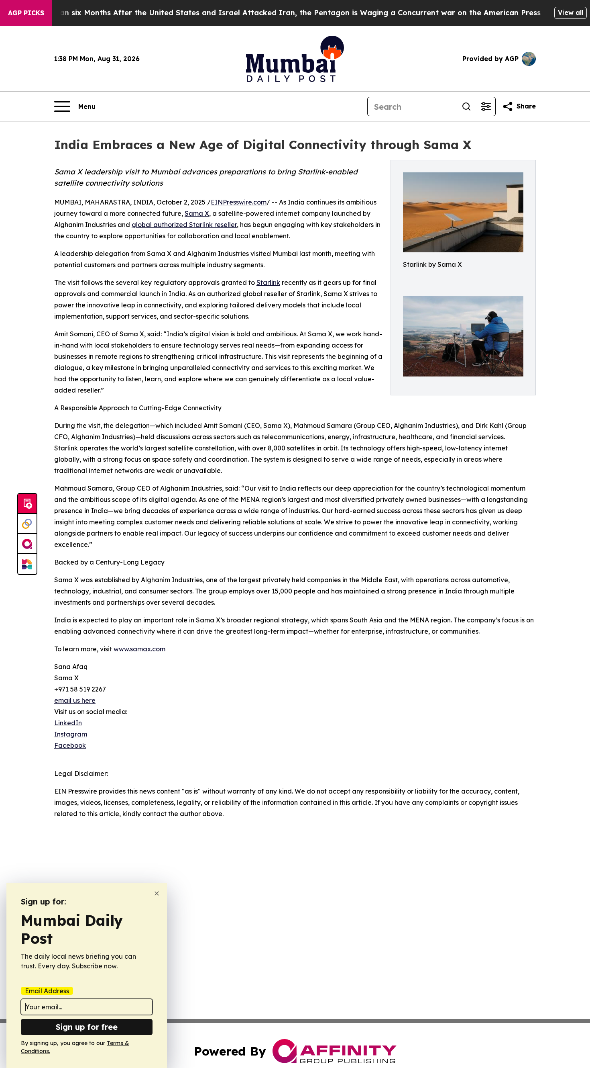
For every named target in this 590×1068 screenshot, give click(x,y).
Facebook (70, 745)
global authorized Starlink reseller (184, 225)
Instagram (70, 734)
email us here (75, 700)
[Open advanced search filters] (485, 106)
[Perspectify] (27, 524)
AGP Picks (26, 13)
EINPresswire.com (239, 202)
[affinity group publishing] (27, 544)
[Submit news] (27, 504)
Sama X (197, 213)
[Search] (466, 106)
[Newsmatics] (27, 564)
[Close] (157, 893)
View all (570, 12)
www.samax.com (139, 649)
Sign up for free (87, 1027)
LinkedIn (68, 723)
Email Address (47, 991)
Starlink (268, 282)
